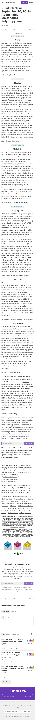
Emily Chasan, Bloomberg (10, 141)
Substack (8, 716)
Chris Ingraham (7, 499)
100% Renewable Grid (25, 506)
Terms (23, 705)
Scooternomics (7, 522)
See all (5, 682)
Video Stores (27, 536)
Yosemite (21, 527)
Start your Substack (13, 711)
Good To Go (22, 524)
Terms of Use (26, 587)
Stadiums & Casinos (8, 521)
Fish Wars (11, 536)
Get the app (26, 711)
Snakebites (24, 501)
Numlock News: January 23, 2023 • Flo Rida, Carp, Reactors (13, 654)
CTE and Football (15, 530)
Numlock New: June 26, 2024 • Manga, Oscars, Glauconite (13, 640)
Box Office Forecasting (8, 516)
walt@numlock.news (10, 477)
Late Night (18, 521)
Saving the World (8, 518)
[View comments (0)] (9, 29)
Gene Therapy (17, 522)
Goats (20, 531)
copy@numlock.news (8, 481)
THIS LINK (23, 488)
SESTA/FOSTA (27, 522)
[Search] (32, 634)
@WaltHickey (12, 472)
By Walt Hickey (6, 644)
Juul (29, 497)
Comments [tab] (6, 611)
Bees (3, 503)
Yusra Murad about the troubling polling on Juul (17, 420)
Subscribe (24, 2)
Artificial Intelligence (24, 503)
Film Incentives (26, 519)
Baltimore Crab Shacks (18, 510)
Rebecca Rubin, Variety (9, 414)
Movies (9, 531)
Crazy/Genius (21, 516)
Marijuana (5, 506)
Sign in (31, 2)
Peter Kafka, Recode (8, 75)
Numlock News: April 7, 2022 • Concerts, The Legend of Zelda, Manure (13, 668)
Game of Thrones (23, 529)
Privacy (18, 705)
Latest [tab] (8, 634)
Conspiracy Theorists (13, 535)
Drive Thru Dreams (9, 508)
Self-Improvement (25, 513)
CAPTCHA (5, 524)
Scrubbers (29, 516)
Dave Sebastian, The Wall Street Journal (15, 276)
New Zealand (14, 524)
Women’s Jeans (19, 536)
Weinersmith (11, 532)
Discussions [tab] (15, 634)
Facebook (23, 530)
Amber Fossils (13, 513)
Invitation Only (27, 531)
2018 (16, 529)
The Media (17, 534)
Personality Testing (14, 525)
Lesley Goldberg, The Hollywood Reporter (15, 202)
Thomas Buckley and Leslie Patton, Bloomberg (17, 319)
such (27, 382)
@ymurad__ (25, 438)
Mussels (13, 506)
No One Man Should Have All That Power (18, 518)
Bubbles (28, 535)
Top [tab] (4, 634)
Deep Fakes (11, 503)
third (24, 382)
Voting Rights (15, 531)
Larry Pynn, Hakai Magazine (10, 372)
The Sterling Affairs (12, 501)
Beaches (22, 535)
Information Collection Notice (19, 589)
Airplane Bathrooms (20, 532)
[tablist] (9, 611)
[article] (17, 643)
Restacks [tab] (13, 611)
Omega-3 (24, 534)
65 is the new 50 (28, 521)
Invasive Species (20, 499)
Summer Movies (19, 518)
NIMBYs (28, 532)
